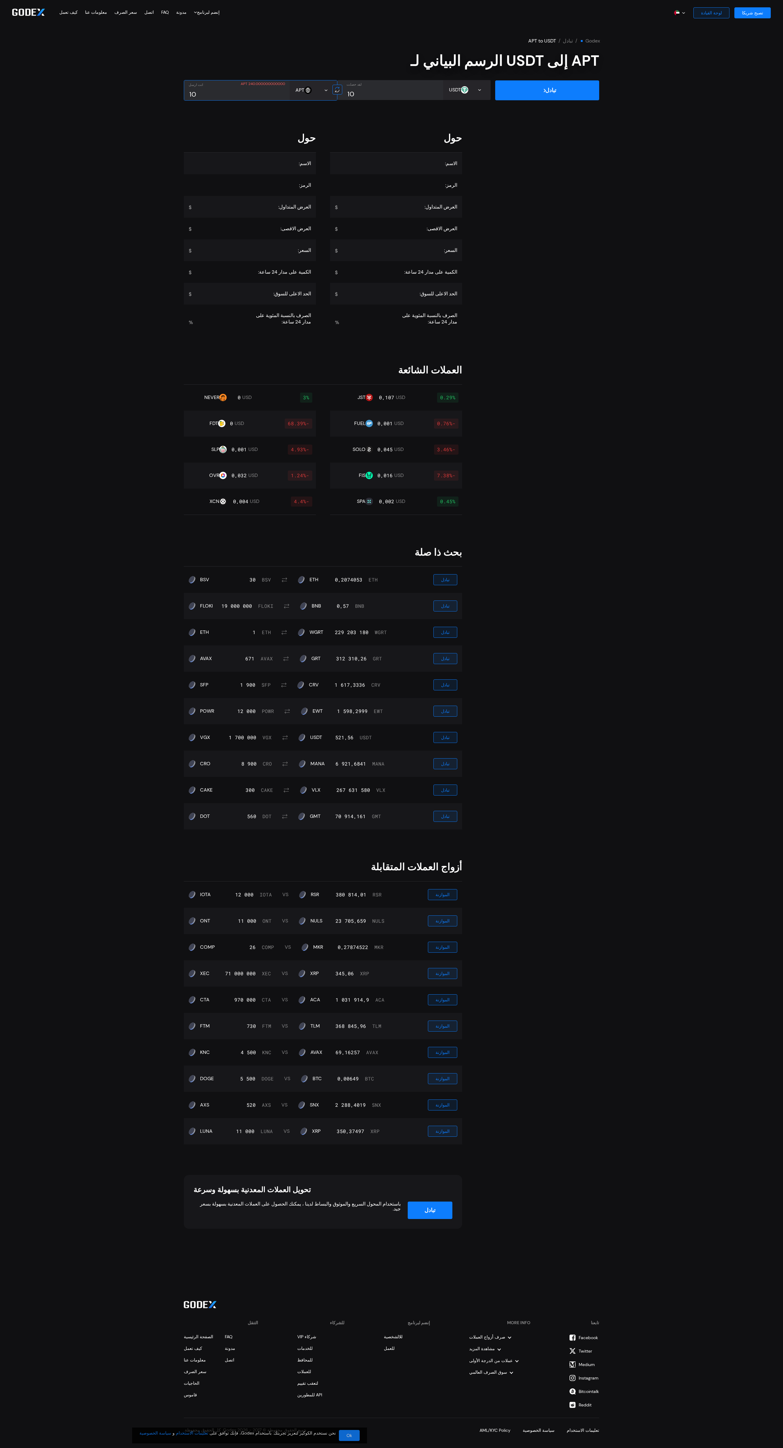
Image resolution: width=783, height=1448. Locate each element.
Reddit (585, 1405)
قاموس (190, 1395)
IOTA (205, 894)
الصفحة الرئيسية (198, 1337)
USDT (316, 737)
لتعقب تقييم (307, 1383)
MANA (317, 763)
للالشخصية (393, 1337)
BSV (204, 579)
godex (592, 41)
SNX (314, 1105)
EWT (318, 711)
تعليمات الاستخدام (583, 1430)
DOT (205, 816)
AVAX (206, 658)
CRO (205, 763)
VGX (205, 737)
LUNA (206, 1131)
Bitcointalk (589, 1391)
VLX (316, 790)
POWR (207, 711)
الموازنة (443, 894)
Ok (349, 1435)
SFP (204, 684)
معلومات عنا (96, 12)
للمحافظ (305, 1360)
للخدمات (305, 1348)
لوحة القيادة (711, 13)
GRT (316, 658)
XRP (314, 973)
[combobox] (208, 12)
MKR (318, 947)
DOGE (207, 1078)
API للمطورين (309, 1395)
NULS (316, 920)
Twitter (585, 1351)
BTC (317, 1078)
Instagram (589, 1378)
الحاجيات (191, 1383)
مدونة (181, 12)
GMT (315, 816)
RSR (315, 894)
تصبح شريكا (752, 13)
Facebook (588, 1337)
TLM (315, 1026)
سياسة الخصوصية (539, 1430)
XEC (205, 973)
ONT (205, 920)
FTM (205, 1026)
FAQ (165, 12)
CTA (205, 999)
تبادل (568, 41)
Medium (587, 1364)
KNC (205, 1052)
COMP (207, 947)
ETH (314, 579)
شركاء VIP (306, 1337)
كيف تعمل (68, 12)
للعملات (304, 1371)
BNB (316, 606)
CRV (314, 684)
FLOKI (206, 606)
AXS (204, 1105)
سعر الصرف (125, 12)
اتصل (149, 12)
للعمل (389, 1348)
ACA (315, 999)
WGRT (316, 632)
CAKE (206, 790)
